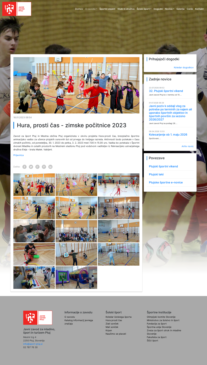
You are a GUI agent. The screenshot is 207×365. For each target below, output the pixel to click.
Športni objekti (107, 8)
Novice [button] (168, 8)
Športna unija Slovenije (159, 327)
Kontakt (199, 8)
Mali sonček (112, 327)
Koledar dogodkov (184, 67)
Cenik (190, 8)
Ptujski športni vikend (163, 166)
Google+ (37, 167)
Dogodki (158, 8)
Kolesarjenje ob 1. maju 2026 (168, 134)
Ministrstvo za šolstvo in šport (163, 320)
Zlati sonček (112, 323)
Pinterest (44, 167)
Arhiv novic (188, 146)
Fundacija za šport (157, 323)
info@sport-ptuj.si (33, 343)
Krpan (109, 330)
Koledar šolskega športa (119, 316)
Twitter (31, 167)
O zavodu (69, 316)
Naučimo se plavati (116, 333)
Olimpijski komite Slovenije (161, 316)
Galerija (180, 8)
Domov (79, 8)
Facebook (24, 167)
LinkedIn (50, 167)
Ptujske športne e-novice (166, 182)
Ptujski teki (156, 174)
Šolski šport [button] (143, 8)
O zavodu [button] (90, 8)
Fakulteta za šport (156, 337)
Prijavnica (18, 155)
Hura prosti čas (114, 320)
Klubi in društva (126, 8)
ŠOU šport (152, 340)
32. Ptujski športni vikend (166, 91)
